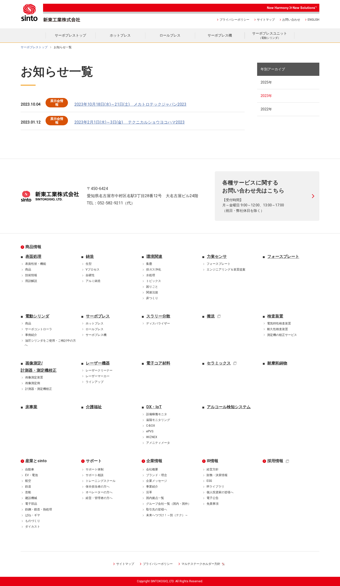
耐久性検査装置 (277, 329)
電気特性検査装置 (279, 323)
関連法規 (152, 292)
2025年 (266, 82)
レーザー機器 (98, 363)
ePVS (149, 431)
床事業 (31, 407)
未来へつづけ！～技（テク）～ (167, 515)
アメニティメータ (158, 443)
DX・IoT (154, 407)
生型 (89, 264)
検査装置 (275, 316)
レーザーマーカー (98, 376)
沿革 (149, 492)
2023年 (266, 96)
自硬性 (90, 275)
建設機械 (31, 498)
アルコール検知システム (229, 407)
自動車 (29, 469)
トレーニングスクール (100, 481)
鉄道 (28, 486)
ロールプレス (95, 329)
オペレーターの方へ (99, 492)
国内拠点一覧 (155, 498)
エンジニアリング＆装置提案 (226, 269)
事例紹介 (31, 335)
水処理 (150, 275)
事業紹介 (152, 486)
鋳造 (90, 256)
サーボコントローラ (38, 329)
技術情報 (31, 275)
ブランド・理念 (156, 475)
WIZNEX (151, 437)
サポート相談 (95, 475)
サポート (94, 460)
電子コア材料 (158, 363)
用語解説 (31, 281)
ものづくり (32, 521)
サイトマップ (266, 19)
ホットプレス (95, 323)
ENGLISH (313, 19)
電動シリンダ (37, 316)
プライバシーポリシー (234, 19)
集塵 (149, 264)
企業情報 (154, 460)
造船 (28, 492)
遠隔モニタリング (158, 420)
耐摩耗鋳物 (277, 363)
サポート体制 (95, 469)
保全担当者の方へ (98, 486)
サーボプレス (98, 316)
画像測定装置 (34, 377)
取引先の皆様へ (156, 509)
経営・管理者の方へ (99, 498)
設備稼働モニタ (156, 414)
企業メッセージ (156, 481)
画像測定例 (32, 383)
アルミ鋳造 (93, 281)
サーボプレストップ (34, 47)
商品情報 (33, 246)
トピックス (153, 281)
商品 (28, 269)
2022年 (266, 109)
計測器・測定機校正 (38, 389)
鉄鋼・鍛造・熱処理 (38, 509)
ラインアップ (95, 382)
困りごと (152, 286)
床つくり (152, 298)
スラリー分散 (158, 316)
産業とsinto (36, 460)
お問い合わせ (291, 19)
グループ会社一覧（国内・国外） (168, 503)
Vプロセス (93, 269)
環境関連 (154, 256)
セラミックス (219, 363)
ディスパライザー (158, 323)
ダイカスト (32, 526)
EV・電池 (31, 475)
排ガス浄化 (153, 269)
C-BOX (150, 425)
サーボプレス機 (96, 335)
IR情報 (212, 460)
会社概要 (152, 469)
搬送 (211, 316)
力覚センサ (217, 256)
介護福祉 (94, 407)
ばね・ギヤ (32, 515)
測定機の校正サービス (282, 335)
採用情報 (275, 460)
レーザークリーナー (99, 370)
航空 (28, 481)
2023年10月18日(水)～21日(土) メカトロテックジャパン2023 (130, 104)
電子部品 (31, 503)
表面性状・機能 (35, 264)
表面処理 (33, 256)
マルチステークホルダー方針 (200, 564)
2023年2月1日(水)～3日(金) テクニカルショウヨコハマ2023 (129, 122)
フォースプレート (218, 264)
